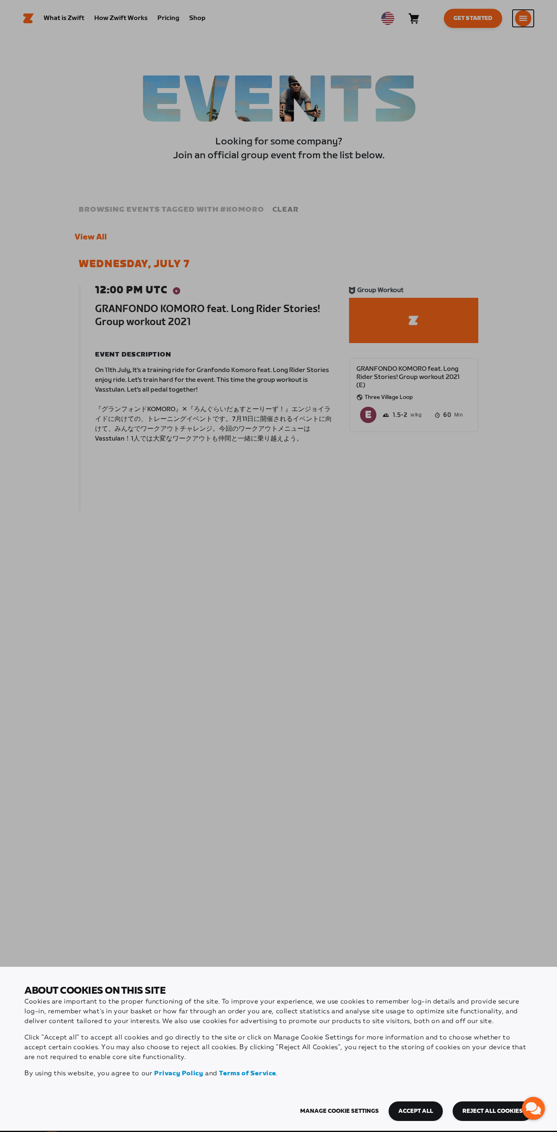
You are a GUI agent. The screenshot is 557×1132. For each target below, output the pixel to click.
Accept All (415, 1111)
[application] (533, 1108)
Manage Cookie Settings (339, 1111)
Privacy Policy (178, 1073)
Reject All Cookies (492, 1111)
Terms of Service (247, 1073)
